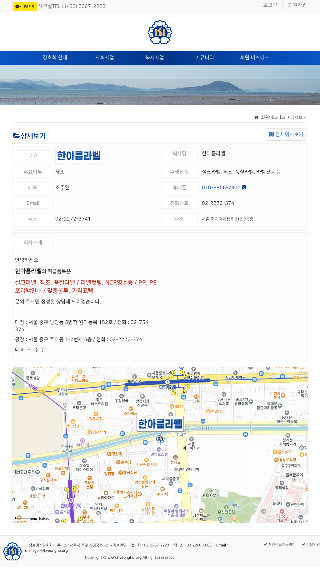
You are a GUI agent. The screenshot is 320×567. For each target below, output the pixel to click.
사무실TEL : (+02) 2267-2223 (72, 6)
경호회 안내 (54, 57)
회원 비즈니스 (254, 57)
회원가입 (297, 5)
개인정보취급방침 (281, 545)
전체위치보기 (288, 134)
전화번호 (179, 203)
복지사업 (154, 57)
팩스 (33, 219)
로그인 (270, 5)
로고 (33, 155)
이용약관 (312, 545)
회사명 (179, 153)
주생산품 (179, 172)
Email (33, 203)
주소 (179, 219)
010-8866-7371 (222, 187)
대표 (33, 187)
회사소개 (32, 242)
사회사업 (104, 57)
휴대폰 (179, 187)
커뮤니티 (204, 57)
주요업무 (32, 172)
